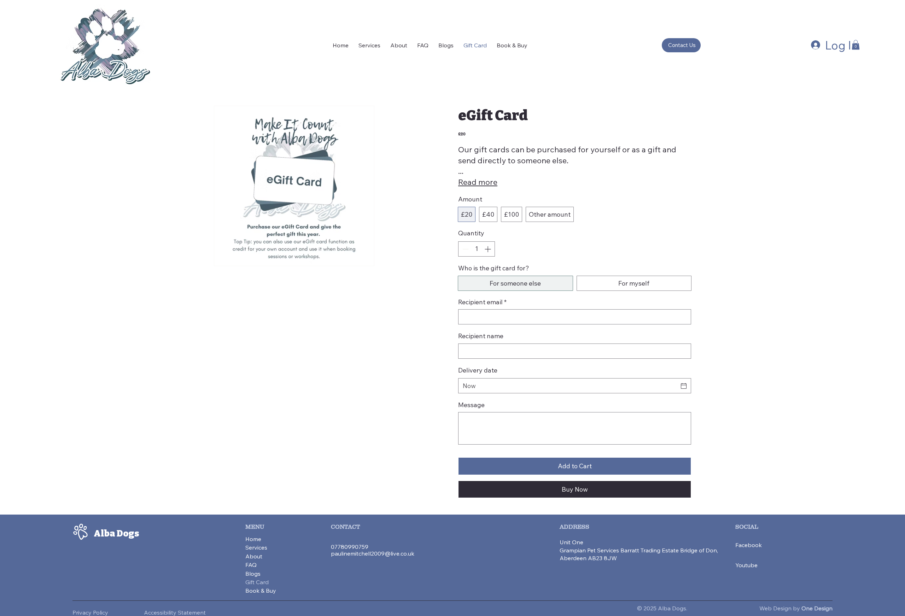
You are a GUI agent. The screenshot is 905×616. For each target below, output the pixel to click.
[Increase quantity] (488, 249)
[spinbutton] (476, 249)
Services (256, 547)
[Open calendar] (683, 386)
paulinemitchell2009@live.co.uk (372, 553)
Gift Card (257, 582)
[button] (856, 44)
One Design (817, 608)
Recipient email (482, 302)
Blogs (253, 573)
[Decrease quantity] (464, 249)
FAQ (251, 564)
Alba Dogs (116, 533)
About (253, 556)
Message (471, 405)
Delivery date (477, 370)
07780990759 (349, 546)
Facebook (748, 544)
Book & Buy (260, 590)
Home (253, 538)
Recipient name (480, 336)
